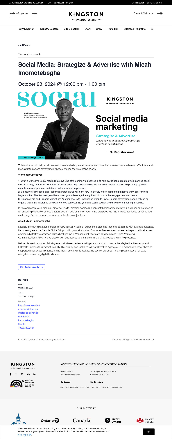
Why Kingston (26, 29)
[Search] (152, 30)
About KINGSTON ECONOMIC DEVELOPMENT (26, 3)
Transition (112, 29)
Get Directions (96, 382)
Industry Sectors (49, 29)
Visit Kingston (138, 3)
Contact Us (65, 382)
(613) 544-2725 (66, 372)
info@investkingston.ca (70, 375)
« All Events (24, 45)
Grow (99, 29)
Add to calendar (32, 267)
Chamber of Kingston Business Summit (131, 340)
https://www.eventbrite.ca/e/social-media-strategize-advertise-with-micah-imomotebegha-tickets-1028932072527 (29, 316)
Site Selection (71, 29)
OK (148, 432)
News (49, 3)
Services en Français (63, 3)
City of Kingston (154, 3)
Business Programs (135, 29)
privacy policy (24, 435)
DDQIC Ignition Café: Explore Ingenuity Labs (43, 340)
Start (88, 29)
